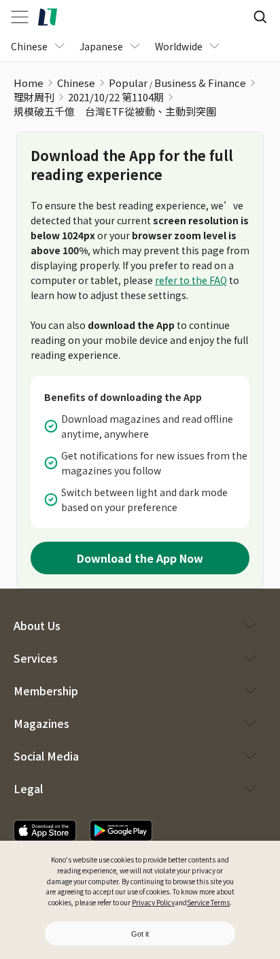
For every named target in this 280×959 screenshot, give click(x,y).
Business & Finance (200, 82)
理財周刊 (34, 97)
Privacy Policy (153, 902)
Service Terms (208, 902)
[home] (47, 17)
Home (28, 82)
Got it (140, 934)
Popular (128, 82)
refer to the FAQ (191, 280)
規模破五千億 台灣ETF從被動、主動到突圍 (115, 111)
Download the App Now (140, 558)
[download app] (45, 830)
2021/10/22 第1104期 (116, 97)
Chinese (76, 82)
